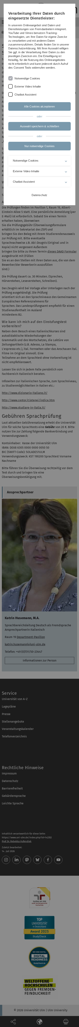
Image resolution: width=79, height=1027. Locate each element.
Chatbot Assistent (25, 94)
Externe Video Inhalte (28, 86)
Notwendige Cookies (27, 78)
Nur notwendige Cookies (39, 146)
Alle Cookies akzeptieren (39, 106)
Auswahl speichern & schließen (39, 126)
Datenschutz (39, 195)
